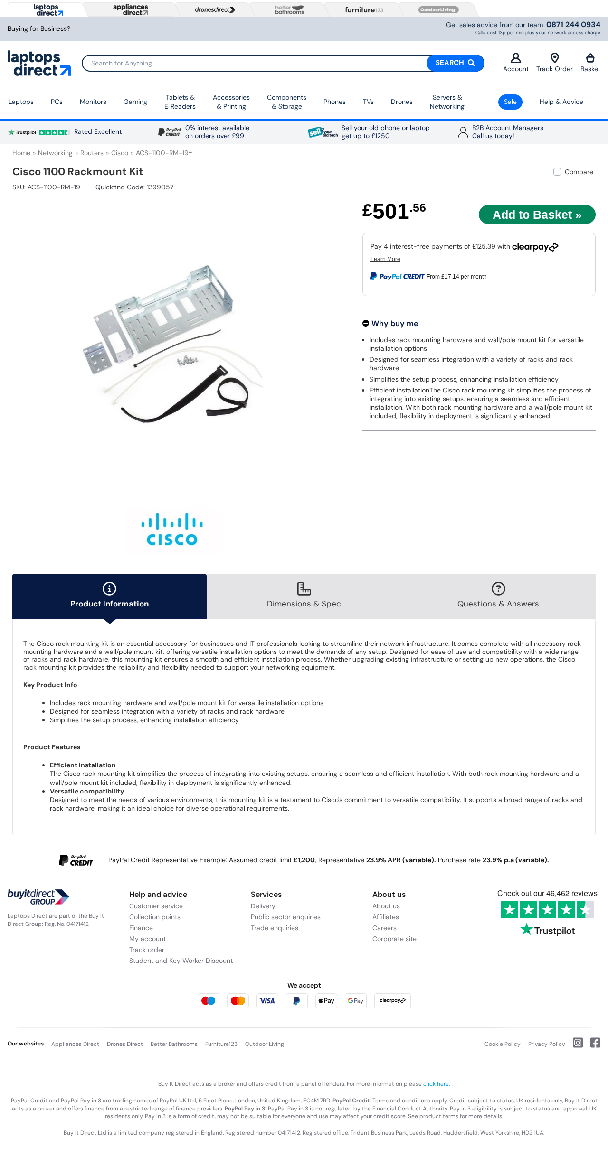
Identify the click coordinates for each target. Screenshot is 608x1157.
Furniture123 (221, 1044)
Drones (402, 101)
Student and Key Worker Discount (181, 960)
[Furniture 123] (362, 9)
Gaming (135, 101)
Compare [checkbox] (579, 172)
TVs (368, 101)
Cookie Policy (502, 1044)
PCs (57, 101)
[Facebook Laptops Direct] (591, 1046)
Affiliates (385, 917)
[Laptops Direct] (46, 10)
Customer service (156, 906)
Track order (146, 949)
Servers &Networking (447, 102)
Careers (384, 928)
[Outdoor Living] (436, 10)
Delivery (263, 906)
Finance (141, 928)
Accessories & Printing (231, 102)
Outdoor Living (264, 1044)
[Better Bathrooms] (287, 9)
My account (147, 938)
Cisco (119, 153)
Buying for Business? (39, 29)
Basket (590, 69)
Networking (55, 153)
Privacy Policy (546, 1044)
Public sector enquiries (286, 917)
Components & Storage (286, 102)
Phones (334, 101)
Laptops (21, 101)
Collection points (154, 917)
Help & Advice (561, 101)
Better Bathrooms (174, 1044)
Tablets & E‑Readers (180, 102)
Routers (92, 153)
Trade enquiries (274, 928)
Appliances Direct (75, 1044)
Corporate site (394, 938)
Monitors (93, 101)
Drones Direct (125, 1044)
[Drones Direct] (213, 10)
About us (386, 906)
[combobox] (283, 63)
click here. (436, 1084)
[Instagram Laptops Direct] (574, 1046)
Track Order (554, 69)
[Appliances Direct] (129, 9)
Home (21, 153)
